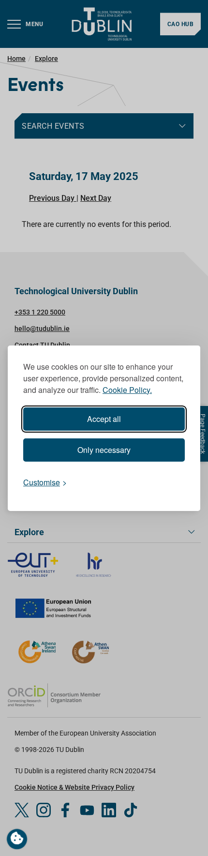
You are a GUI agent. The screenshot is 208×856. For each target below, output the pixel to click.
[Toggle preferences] (17, 839)
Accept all (104, 418)
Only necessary (104, 449)
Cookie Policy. (127, 389)
